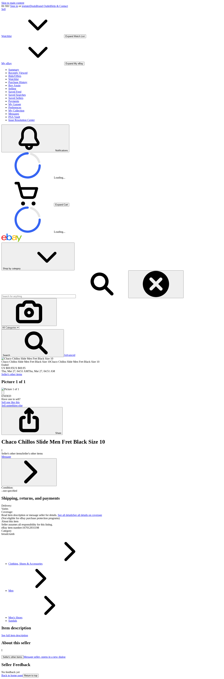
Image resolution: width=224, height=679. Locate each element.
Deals (33, 6)
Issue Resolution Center (21, 120)
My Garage (14, 104)
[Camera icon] (29, 312)
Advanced (69, 355)
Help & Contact (59, 6)
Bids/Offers (14, 75)
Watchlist (13, 79)
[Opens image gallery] (2, 392)
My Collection (16, 110)
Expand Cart (61, 204)
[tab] (112, 521)
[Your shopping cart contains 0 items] (27, 204)
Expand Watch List (75, 36)
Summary (13, 69)
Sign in (14, 6)
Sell (3, 9)
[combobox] (38, 296)
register (26, 6)
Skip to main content (12, 2)
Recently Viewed (17, 72)
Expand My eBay (74, 63)
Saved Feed (14, 91)
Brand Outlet (43, 6)
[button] (32, 343)
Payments (13, 101)
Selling (12, 88)
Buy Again (14, 85)
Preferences (14, 107)
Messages (13, 113)
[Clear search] (156, 284)
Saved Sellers (15, 98)
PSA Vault (14, 116)
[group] (112, 389)
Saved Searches (17, 94)
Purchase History (17, 82)
